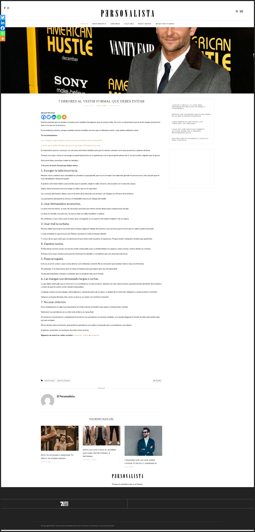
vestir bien (49, 380)
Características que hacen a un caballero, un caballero (187, 122)
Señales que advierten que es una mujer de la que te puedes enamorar (191, 115)
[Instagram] (8, 8)
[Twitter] (48, 117)
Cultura (129, 24)
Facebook (78, 335)
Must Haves (144, 24)
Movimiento (99, 24)
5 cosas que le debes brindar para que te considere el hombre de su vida (70, 145)
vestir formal (63, 380)
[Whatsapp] (59, 117)
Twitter (85, 335)
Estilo (84, 24)
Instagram (95, 335)
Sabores (115, 24)
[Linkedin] (54, 117)
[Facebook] (43, 117)
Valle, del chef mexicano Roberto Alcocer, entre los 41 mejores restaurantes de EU (188, 131)
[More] (64, 117)
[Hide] (1, 44)
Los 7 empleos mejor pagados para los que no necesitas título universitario (71, 140)
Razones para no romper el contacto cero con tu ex (190, 139)
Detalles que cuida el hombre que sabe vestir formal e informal (99, 453)
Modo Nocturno (165, 24)
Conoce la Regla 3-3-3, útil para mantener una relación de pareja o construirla (189, 107)
